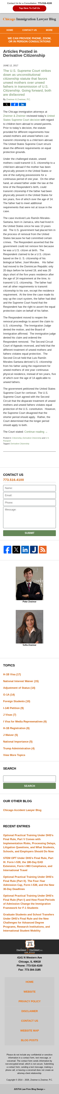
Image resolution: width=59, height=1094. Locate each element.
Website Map (29, 1030)
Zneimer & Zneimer (14, 115)
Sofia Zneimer (29, 645)
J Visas (9, 714)
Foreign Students (16, 701)
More (49, 30)
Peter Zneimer (29, 601)
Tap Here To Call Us (29, 8)
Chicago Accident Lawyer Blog (22, 810)
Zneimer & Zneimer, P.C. (41, 1080)
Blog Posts (29, 1040)
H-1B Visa (12, 674)
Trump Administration (19, 748)
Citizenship (17, 438)
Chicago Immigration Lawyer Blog (29, 20)
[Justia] (33, 549)
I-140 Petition (13, 708)
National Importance (18, 741)
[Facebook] (7, 549)
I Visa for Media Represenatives (25, 721)
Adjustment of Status (19, 687)
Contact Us (29, 30)
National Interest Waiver (21, 681)
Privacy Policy (30, 1001)
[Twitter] (16, 549)
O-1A (9, 694)
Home (9, 30)
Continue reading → (36, 431)
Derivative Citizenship (32, 438)
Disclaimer (29, 1011)
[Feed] (42, 549)
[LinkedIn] (25, 549)
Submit (29, 533)
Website (30, 991)
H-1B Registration (16, 728)
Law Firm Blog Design (28, 1089)
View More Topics (14, 755)
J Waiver (10, 735)
